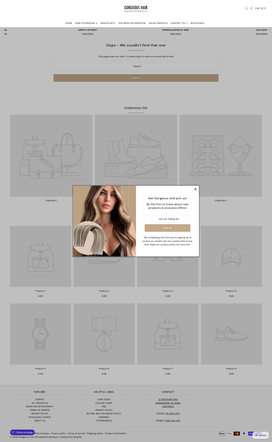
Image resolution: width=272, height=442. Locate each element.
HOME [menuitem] (68, 23)
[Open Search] (246, 8)
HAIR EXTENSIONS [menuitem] (85, 23)
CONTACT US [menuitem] (178, 23)
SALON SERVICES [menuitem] (158, 23)
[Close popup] (195, 189)
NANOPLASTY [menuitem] (108, 23)
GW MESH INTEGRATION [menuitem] (132, 23)
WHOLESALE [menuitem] (197, 23)
